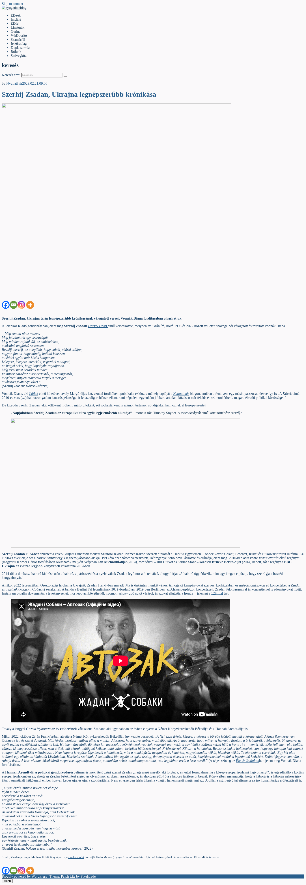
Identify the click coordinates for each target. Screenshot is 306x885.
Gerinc (15, 31)
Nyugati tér (14, 83)
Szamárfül (18, 39)
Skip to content (12, 4)
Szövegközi (19, 56)
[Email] (13, 305)
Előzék (16, 15)
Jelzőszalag (19, 43)
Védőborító (19, 35)
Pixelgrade (88, 876)
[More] (30, 305)
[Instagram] (21, 305)
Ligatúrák (17, 27)
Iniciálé (16, 19)
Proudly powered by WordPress (24, 876)
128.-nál (217, 593)
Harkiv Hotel (76, 857)
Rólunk (16, 52)
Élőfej (15, 23)
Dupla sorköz (20, 47)
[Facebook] (6, 305)
